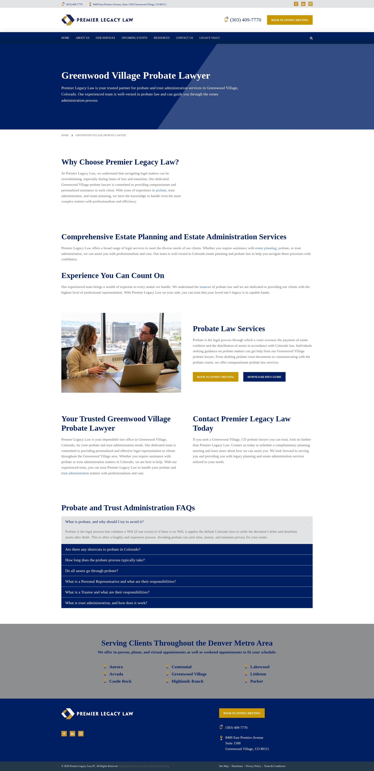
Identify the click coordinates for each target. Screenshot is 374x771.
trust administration (75, 473)
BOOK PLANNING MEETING (215, 377)
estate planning (265, 248)
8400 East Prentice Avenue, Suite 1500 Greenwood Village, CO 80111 (130, 4)
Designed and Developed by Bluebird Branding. (144, 766)
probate (161, 190)
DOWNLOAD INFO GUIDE (264, 377)
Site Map (224, 766)
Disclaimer (237, 766)
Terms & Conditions (274, 766)
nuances (205, 287)
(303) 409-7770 (74, 4)
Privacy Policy (253, 766)
